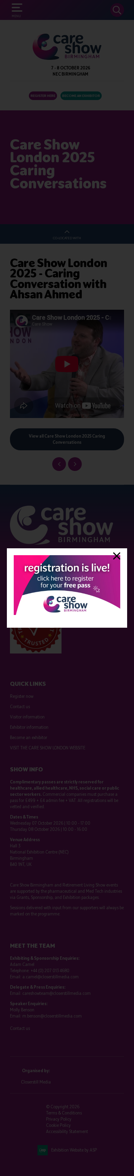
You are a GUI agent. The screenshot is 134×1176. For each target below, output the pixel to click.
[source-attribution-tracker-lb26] (67, 613)
